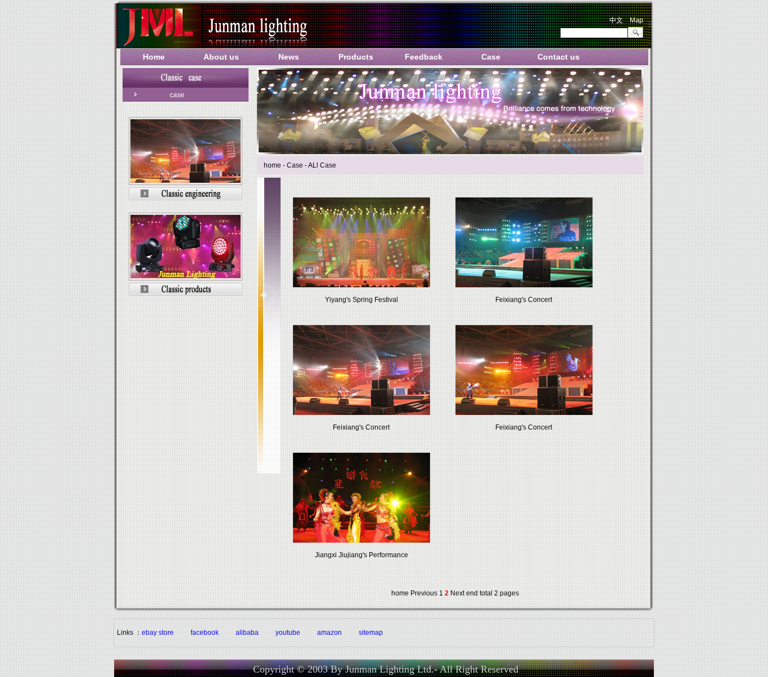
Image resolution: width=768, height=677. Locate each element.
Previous (423, 593)
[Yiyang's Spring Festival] (361, 285)
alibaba (247, 633)
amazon (329, 633)
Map (636, 20)
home (400, 593)
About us (221, 56)
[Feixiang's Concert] (524, 285)
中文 (616, 20)
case (177, 95)
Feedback (423, 56)
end (472, 593)
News (288, 56)
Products (355, 56)
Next (457, 593)
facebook (205, 633)
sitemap (371, 633)
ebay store (158, 633)
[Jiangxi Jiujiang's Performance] (361, 540)
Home (154, 56)
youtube (287, 633)
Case (490, 56)
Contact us (558, 56)
